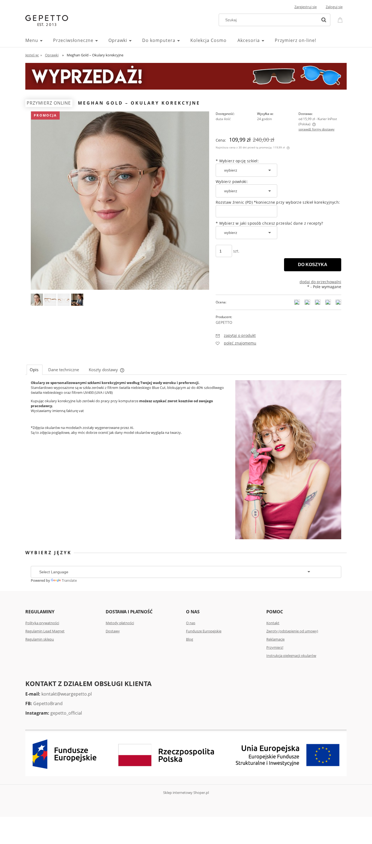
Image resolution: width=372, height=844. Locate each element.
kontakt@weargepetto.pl (66, 694)
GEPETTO (224, 322)
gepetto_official (66, 713)
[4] (63, 300)
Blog (189, 639)
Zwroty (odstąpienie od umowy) (292, 631)
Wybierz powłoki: (232, 181)
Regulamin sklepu (39, 639)
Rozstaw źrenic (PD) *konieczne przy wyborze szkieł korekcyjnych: (278, 202)
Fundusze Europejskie (203, 631)
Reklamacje (275, 639)
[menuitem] (39, 40)
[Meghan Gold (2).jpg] (37, 300)
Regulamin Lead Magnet (45, 631)
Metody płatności (120, 622)
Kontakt (272, 622)
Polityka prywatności (42, 622)
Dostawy (113, 631)
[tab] (34, 369)
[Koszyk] (341, 19)
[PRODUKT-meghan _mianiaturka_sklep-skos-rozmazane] (50, 300)
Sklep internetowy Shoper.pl (186, 792)
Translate (69, 580)
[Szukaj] (324, 20)
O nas (190, 622)
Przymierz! (274, 647)
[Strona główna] (46, 20)
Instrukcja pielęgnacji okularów (291, 655)
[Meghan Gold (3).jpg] (77, 300)
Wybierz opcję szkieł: (237, 160)
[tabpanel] (186, 412)
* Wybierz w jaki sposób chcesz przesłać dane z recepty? (269, 223)
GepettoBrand (48, 703)
